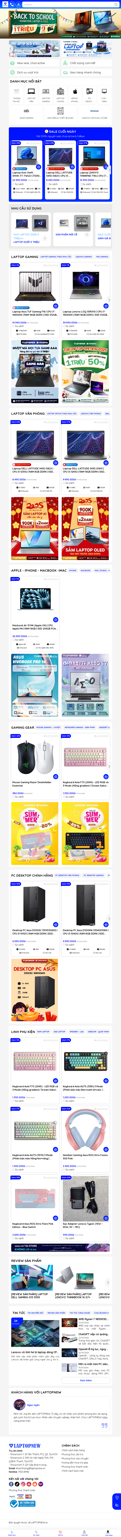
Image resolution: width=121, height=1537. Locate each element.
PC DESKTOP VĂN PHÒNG (67, 875)
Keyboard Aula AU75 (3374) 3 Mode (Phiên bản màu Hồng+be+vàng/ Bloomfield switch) (32, 1157)
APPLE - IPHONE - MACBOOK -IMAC (39, 570)
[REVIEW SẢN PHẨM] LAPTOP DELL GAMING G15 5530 (29, 1296)
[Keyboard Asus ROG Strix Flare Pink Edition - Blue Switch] (35, 1198)
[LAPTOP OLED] (86, 528)
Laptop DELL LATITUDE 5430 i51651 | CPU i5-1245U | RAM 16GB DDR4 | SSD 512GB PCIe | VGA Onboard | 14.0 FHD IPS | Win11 (84, 470)
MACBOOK (85, 570)
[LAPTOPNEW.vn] (5, 4)
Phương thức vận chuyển (75, 1458)
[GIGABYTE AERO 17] (86, 685)
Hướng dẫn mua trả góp (75, 1462)
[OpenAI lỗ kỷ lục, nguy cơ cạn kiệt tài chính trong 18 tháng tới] (69, 1353)
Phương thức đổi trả (72, 1454)
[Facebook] (11, 1484)
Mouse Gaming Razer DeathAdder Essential (31, 784)
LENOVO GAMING (84, 256)
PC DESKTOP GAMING (94, 875)
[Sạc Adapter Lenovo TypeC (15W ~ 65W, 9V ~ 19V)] (86, 1198)
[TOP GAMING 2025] (86, 371)
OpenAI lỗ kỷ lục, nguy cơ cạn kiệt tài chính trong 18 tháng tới (94, 1349)
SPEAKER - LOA (77, 1031)
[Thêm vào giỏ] (55, 306)
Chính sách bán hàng (73, 1450)
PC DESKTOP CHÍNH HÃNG (32, 875)
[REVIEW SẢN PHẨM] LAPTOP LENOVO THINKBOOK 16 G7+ (73, 1296)
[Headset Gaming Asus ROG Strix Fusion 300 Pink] (86, 1130)
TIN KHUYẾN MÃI (35, 1313)
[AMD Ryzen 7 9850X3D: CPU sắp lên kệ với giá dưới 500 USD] (69, 1323)
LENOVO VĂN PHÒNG (91, 413)
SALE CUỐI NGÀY (62, 131)
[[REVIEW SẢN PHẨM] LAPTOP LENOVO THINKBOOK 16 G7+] (76, 1277)
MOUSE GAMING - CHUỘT (48, 727)
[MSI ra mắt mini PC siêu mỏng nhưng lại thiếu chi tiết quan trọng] (69, 1368)
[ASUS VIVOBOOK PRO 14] (35, 685)
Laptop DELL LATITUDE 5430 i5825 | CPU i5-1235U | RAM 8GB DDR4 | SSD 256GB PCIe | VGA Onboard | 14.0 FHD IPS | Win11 (59, 174)
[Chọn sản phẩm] (39, 167)
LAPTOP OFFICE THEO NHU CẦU (61, 413)
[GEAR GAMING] (86, 833)
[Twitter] (17, 1484)
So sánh (19, 184)
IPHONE (72, 570)
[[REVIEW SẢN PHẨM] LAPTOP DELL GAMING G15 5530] (32, 1277)
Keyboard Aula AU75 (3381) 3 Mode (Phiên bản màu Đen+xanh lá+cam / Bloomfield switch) (83, 1088)
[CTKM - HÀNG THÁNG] (60, 23)
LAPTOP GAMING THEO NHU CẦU (56, 256)
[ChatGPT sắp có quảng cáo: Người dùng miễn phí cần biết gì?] (69, 1338)
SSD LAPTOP (59, 1031)
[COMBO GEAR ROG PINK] (35, 833)
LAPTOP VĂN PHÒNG (28, 413)
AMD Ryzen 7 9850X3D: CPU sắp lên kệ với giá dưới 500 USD (93, 1319)
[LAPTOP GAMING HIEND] (35, 371)
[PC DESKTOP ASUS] (60, 990)
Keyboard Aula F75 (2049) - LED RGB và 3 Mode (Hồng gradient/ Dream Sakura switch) (85, 784)
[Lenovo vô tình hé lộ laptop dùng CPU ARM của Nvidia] (35, 1333)
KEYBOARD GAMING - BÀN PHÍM (80, 727)
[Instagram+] (23, 1484)
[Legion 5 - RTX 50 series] (86, 48)
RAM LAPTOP (43, 1031)
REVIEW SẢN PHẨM (26, 1261)
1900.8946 (23, 1471)
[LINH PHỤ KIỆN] (60, 1248)
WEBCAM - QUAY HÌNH (98, 1031)
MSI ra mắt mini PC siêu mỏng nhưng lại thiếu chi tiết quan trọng (93, 1364)
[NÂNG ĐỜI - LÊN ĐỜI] (34, 48)
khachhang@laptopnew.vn (30, 1468)
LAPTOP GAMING (24, 257)
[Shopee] (34, 1484)
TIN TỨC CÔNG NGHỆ (80, 1313)
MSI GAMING (102, 256)
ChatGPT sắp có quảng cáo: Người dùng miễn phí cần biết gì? (94, 1334)
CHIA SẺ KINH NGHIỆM (104, 1313)
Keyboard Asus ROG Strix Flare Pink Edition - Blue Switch (32, 1225)
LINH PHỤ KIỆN (23, 1032)
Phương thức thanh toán (75, 1466)
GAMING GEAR (22, 727)
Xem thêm (86, 1380)
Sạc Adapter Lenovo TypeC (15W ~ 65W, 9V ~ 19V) (83, 1225)
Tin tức (18, 1313)
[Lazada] (40, 1484)
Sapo (28, 1526)
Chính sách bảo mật (73, 1470)
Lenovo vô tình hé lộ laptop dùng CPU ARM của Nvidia (35, 1352)
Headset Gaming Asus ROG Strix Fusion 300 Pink (85, 1157)
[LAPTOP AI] (35, 528)
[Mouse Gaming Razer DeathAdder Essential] (35, 757)
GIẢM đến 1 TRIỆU (60, 136)
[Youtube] (29, 1484)
